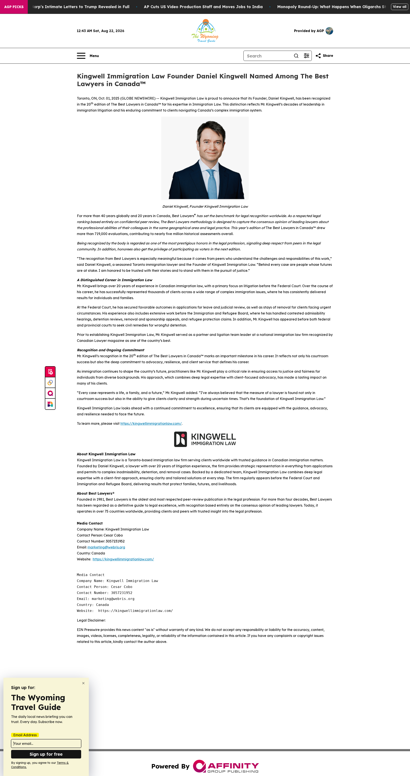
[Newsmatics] (50, 404)
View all (399, 6)
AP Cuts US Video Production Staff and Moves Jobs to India (203, 6)
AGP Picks (13, 7)
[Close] (83, 683)
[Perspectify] (50, 382)
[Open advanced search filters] (306, 56)
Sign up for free (46, 754)
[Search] (296, 56)
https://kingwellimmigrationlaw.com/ (151, 423)
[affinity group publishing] (50, 393)
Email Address (25, 735)
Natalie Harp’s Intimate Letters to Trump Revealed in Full (72, 6)
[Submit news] (50, 372)
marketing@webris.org (106, 547)
